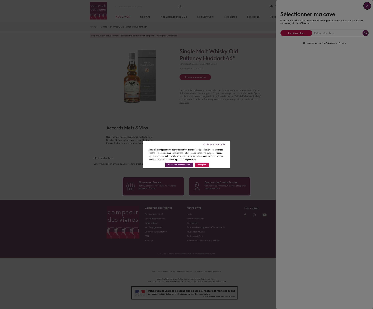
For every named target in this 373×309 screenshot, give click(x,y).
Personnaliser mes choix (179, 164)
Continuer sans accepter (214, 144)
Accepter (202, 164)
